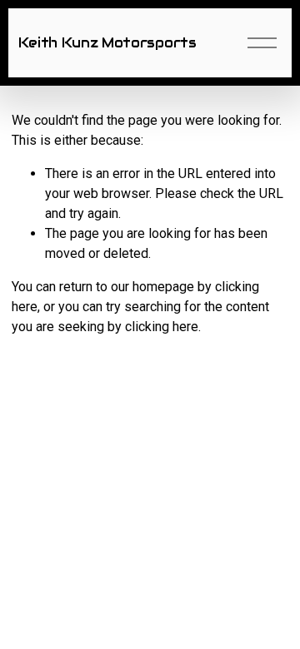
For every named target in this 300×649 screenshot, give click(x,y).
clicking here (161, 326)
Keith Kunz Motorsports (107, 43)
